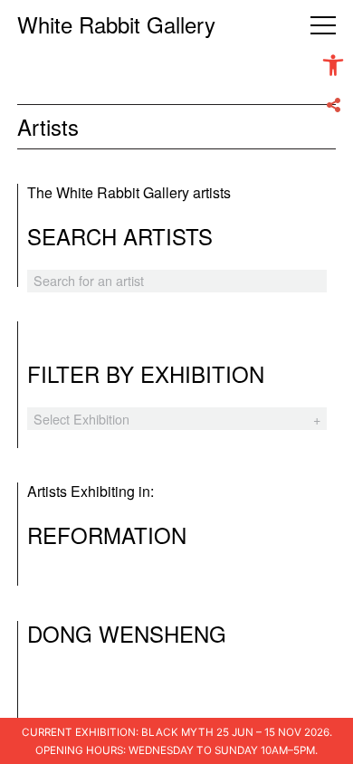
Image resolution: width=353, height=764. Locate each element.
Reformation (106, 534)
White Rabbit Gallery (116, 24)
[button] (333, 65)
